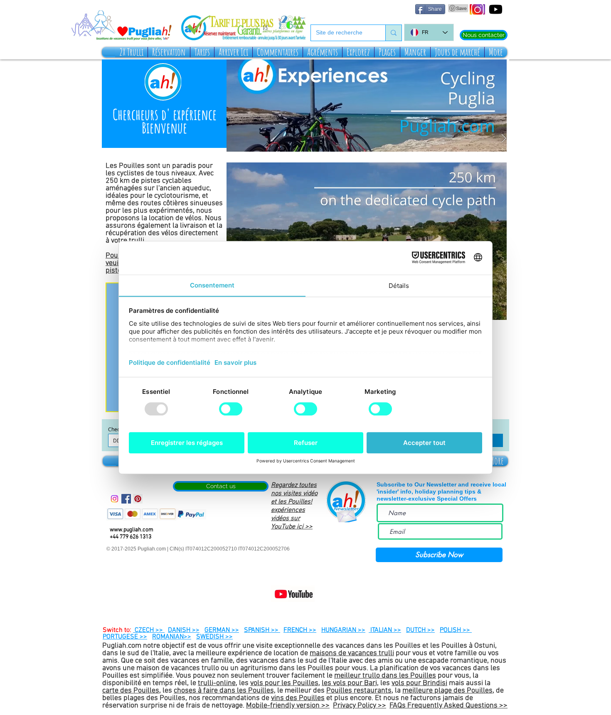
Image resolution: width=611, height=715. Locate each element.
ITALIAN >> (385, 630)
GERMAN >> (221, 630)
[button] (131, 52)
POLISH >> (456, 630)
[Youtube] (495, 9)
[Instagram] (114, 499)
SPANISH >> (262, 630)
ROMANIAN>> (171, 637)
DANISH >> (184, 630)
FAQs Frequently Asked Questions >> (448, 705)
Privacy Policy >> (359, 705)
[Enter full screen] (495, 308)
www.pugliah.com (131, 529)
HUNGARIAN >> (343, 630)
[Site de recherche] (393, 33)
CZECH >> (149, 630)
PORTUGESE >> (125, 637)
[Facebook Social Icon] (126, 499)
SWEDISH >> (214, 637)
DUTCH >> (420, 630)
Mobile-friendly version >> (288, 705)
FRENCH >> (299, 630)
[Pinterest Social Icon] (138, 499)
